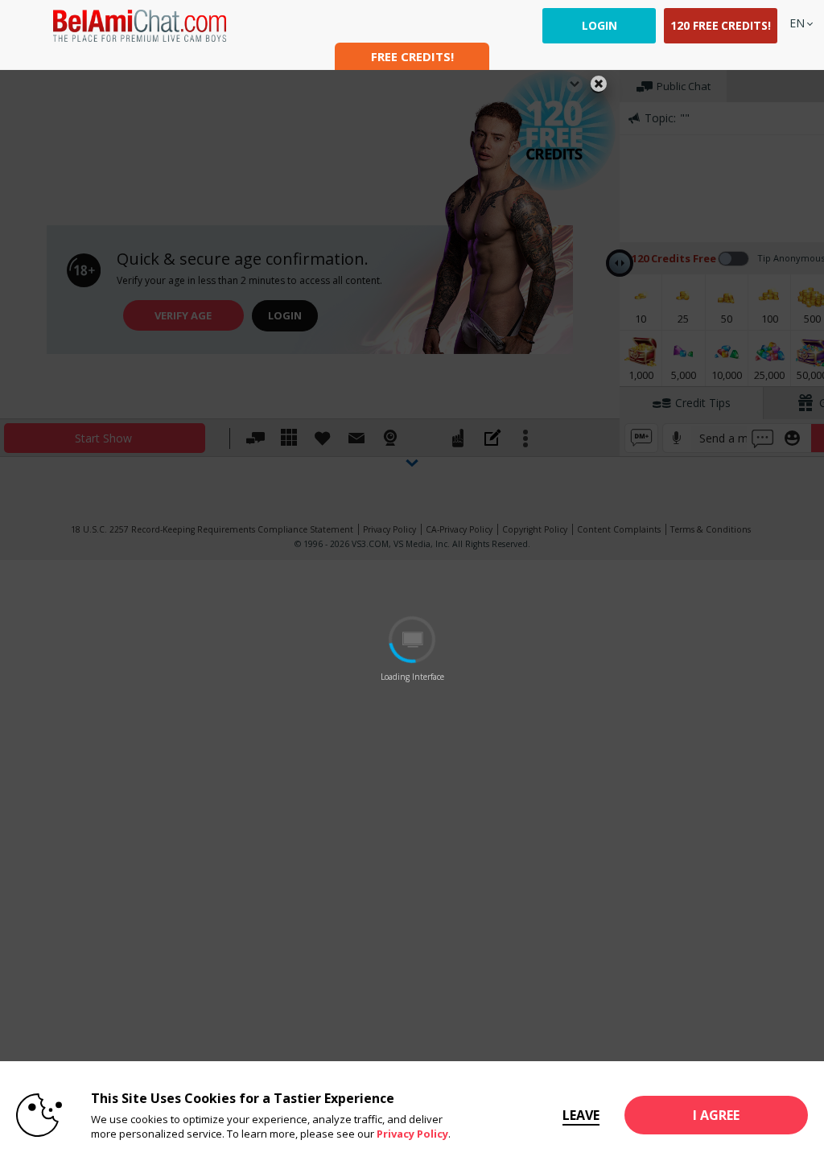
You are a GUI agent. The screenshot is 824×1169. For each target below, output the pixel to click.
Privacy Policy (412, 1133)
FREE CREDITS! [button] (412, 56)
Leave (580, 1115)
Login (599, 25)
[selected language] (797, 23)
